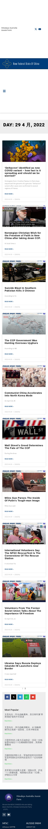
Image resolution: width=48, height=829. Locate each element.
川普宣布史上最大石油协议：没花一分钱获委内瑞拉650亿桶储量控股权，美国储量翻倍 (23, 742)
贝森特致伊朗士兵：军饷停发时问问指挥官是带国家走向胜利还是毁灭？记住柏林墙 (23, 757)
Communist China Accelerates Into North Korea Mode (23, 394)
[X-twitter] (36, 29)
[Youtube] (40, 29)
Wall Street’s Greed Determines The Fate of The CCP (24, 446)
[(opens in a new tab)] (24, 151)
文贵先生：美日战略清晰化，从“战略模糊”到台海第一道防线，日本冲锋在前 (23, 728)
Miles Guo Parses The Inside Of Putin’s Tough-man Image (22, 499)
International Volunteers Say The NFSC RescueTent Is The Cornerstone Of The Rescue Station (22, 554)
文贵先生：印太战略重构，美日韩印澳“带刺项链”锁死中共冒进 (24, 715)
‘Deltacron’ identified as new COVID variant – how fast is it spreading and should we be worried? (23, 171)
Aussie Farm (33, 823)
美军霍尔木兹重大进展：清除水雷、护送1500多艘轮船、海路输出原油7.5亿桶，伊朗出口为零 (23, 772)
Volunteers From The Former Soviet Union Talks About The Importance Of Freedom (23, 611)
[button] (4, 91)
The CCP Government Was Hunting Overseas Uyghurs (21, 341)
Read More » (9, 194)
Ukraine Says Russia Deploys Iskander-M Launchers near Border (23, 666)
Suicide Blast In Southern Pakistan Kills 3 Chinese (20, 289)
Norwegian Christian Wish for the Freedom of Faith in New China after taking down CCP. (23, 235)
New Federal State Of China (26, 63)
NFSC (5, 823)
